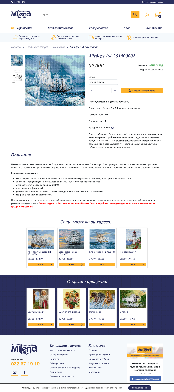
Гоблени (93, 350)
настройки (117, 388)
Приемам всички (139, 388)
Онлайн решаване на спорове (65, 367)
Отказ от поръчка (59, 354)
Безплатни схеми (60, 28)
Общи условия (57, 363)
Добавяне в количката (143, 90)
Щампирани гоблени (99, 354)
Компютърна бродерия (152, 2)
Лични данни (56, 372)
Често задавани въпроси (62, 350)
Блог (127, 28)
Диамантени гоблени (99, 359)
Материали (94, 372)
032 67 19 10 (19, 2)
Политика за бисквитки (62, 376)
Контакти (154, 28)
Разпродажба (98, 28)
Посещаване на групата (147, 379)
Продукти (24, 28)
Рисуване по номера (99, 363)
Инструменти (95, 367)
